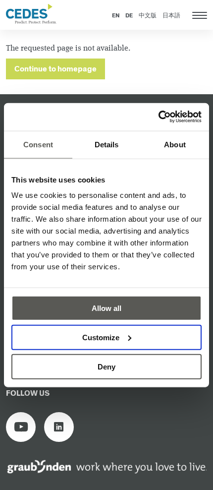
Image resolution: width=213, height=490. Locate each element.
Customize (100, 337)
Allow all (106, 308)
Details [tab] (107, 144)
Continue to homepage (55, 69)
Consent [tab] (38, 144)
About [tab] (175, 144)
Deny (106, 366)
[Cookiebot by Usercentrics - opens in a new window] (158, 117)
